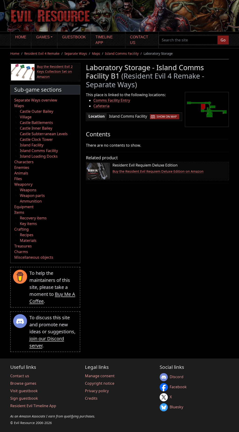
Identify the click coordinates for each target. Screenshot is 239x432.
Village (26, 117)
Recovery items (33, 218)
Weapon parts (32, 195)
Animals (21, 173)
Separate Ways (75, 53)
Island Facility (31, 145)
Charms (21, 251)
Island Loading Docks (39, 156)
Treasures (23, 246)
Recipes (26, 234)
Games (43, 37)
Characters (24, 161)
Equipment (24, 206)
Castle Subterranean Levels (44, 133)
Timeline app (104, 40)
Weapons (28, 189)
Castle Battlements (36, 122)
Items (19, 212)
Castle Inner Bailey (36, 128)
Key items (28, 223)
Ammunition (31, 201)
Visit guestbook (24, 390)
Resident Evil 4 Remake (42, 53)
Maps (96, 53)
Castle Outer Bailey (36, 111)
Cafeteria (101, 106)
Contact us (139, 40)
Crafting (21, 229)
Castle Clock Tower (36, 139)
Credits (91, 398)
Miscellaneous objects (33, 257)
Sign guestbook (24, 398)
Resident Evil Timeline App (33, 405)
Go (223, 40)
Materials (28, 240)
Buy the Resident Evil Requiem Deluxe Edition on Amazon (158, 171)
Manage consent (100, 375)
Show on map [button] (167, 117)
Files (18, 178)
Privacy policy (97, 390)
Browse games (23, 383)
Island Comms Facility (122, 53)
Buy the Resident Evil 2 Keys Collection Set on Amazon (55, 71)
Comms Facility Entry (111, 100)
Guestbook (74, 37)
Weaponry (23, 184)
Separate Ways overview (35, 100)
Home (20, 37)
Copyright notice (99, 383)
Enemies (21, 167)
